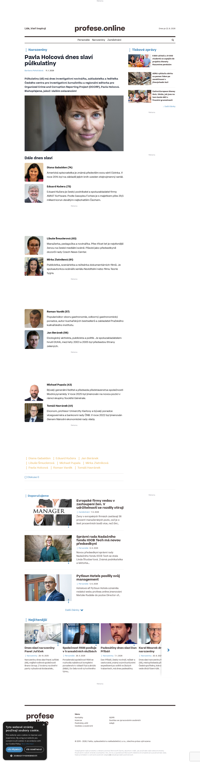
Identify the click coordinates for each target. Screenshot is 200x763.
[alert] (25, 741)
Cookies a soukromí (84, 726)
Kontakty (79, 717)
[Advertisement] (100, 11)
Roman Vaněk (62, 468)
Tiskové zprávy (143, 50)
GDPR (111, 717)
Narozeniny (98, 40)
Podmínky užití (81, 723)
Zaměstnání (114, 40)
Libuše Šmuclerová (41, 463)
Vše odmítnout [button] (34, 749)
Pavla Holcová (38, 468)
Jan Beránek (89, 458)
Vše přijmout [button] (14, 749)
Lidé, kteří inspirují (35, 28)
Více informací (28, 743)
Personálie (84, 40)
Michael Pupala (70, 463)
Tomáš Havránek (88, 468)
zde (109, 755)
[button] (25, 755)
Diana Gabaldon (39, 458)
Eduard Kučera (65, 458)
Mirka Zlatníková (96, 463)
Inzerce (78, 720)
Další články (169, 106)
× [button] (43, 725)
